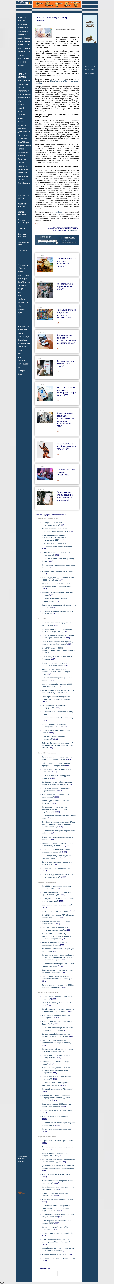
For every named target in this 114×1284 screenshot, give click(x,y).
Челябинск (21, 299)
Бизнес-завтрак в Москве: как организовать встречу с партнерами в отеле (57, 671)
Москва (20, 272)
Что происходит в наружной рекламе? (57, 1116)
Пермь (20, 313)
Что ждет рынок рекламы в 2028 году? (57, 571)
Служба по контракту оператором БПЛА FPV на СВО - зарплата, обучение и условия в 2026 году (58, 824)
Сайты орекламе (22, 213)
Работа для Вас (89, 69)
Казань (20, 296)
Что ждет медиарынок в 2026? (54, 1254)
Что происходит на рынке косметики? (57, 1174)
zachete (58, 212)
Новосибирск (22, 279)
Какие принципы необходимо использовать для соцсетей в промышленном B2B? (54, 537)
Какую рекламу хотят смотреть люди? (57, 1141)
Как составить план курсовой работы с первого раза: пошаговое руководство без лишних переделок (58, 957)
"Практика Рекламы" (72, 230)
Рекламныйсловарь (23, 196)
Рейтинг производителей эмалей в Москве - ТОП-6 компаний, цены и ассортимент (56, 1070)
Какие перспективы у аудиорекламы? (57, 905)
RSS (19, 1191)
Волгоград (21, 309)
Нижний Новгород (24, 282)
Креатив (21, 228)
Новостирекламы (22, 19)
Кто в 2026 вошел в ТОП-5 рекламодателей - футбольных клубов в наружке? (58, 650)
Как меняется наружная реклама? (55, 911)
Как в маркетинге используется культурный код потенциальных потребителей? (55, 809)
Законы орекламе (22, 235)
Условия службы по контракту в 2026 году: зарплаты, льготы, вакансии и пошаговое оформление (57, 936)
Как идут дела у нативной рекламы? (56, 868)
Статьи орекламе (22, 75)
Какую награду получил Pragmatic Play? (58, 1233)
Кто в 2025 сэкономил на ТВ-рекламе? (57, 1089)
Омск (19, 292)
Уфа (19, 306)
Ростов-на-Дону (23, 302)
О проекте (22, 250)
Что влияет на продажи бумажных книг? (58, 1199)
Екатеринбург (22, 285)
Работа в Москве (90, 66)
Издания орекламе (23, 205)
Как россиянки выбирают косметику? (57, 1110)
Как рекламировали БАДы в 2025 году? (58, 718)
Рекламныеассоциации (23, 221)
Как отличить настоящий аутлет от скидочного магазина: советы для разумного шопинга (56, 1208)
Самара (20, 289)
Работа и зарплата (90, 73)
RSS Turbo (22, 1193)
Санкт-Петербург (23, 275)
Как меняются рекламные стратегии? (57, 1129)
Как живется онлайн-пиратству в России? (59, 1258)
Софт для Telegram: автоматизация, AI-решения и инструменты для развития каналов (58, 745)
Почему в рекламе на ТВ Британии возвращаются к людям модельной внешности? (56, 1097)
